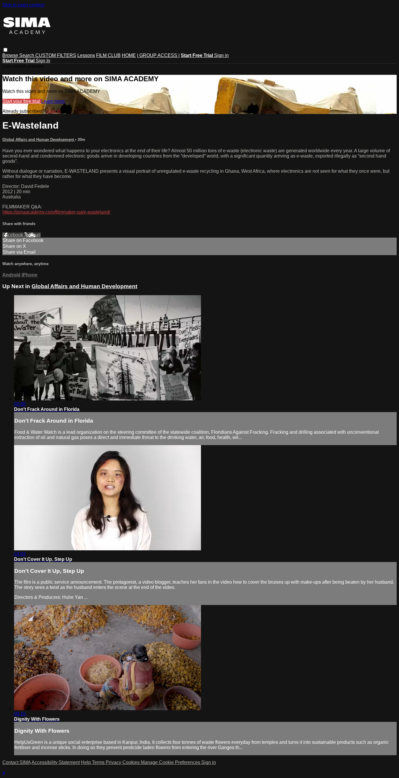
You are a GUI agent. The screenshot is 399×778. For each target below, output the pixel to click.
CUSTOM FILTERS (55, 55)
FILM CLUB (108, 55)
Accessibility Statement (56, 762)
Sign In (43, 60)
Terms (99, 762)
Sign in (221, 55)
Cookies (131, 762)
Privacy (114, 762)
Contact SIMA (16, 762)
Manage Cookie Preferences (171, 762)
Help (86, 762)
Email (35, 234)
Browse (10, 55)
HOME (129, 55)
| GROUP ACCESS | (158, 55)
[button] (5, 50)
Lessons (86, 55)
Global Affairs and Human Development (38, 139)
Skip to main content (23, 4)
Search (27, 55)
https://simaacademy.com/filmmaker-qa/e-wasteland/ (56, 212)
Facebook (13, 234)
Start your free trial (21, 101)
